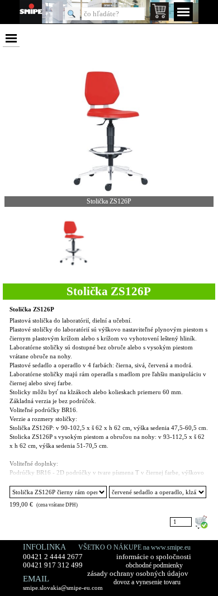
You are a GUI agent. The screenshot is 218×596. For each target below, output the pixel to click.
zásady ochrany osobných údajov (137, 574)
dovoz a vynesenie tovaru (147, 582)
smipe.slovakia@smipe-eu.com (63, 587)
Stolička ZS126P (32, 309)
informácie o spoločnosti (153, 557)
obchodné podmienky (154, 565)
